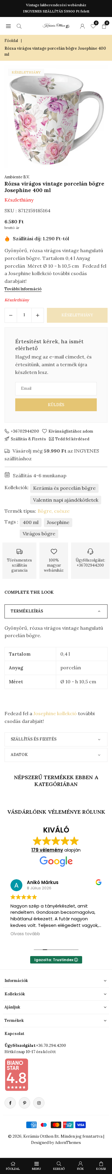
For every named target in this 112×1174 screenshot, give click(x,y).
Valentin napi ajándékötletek (65, 500)
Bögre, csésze (54, 511)
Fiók (80, 1169)
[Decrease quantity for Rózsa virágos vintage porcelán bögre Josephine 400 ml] (11, 315)
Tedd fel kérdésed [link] (72, 438)
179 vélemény (47, 850)
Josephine (58, 522)
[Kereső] (19, 26)
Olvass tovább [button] (25, 934)
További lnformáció (23, 288)
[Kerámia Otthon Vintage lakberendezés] (56, 25)
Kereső (59, 1169)
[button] (8, 26)
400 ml (31, 522)
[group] (56, 116)
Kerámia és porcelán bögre (64, 488)
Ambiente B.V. (17, 177)
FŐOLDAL (13, 1169)
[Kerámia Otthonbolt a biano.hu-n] (16, 1074)
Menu (36, 1169)
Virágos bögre (39, 534)
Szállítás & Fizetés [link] (28, 438)
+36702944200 (25, 431)
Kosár (101, 1169)
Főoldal (11, 40)
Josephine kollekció (55, 713)
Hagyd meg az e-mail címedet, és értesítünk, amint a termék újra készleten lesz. (53, 364)
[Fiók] (82, 26)
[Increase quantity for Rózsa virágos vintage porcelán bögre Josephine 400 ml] (38, 315)
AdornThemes (68, 1142)
